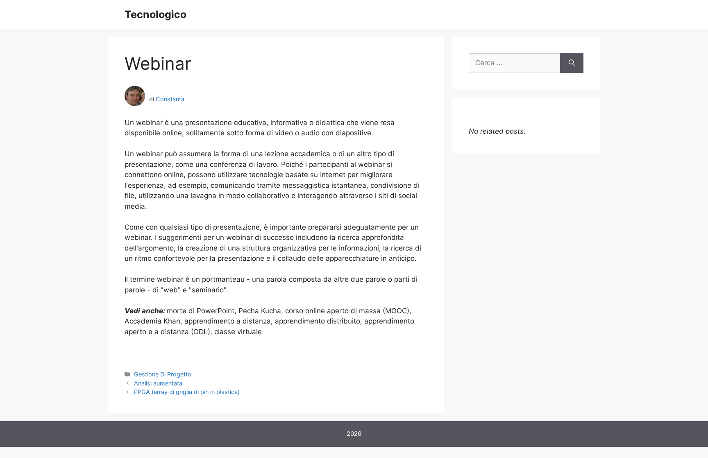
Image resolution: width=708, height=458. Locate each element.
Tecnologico (155, 14)
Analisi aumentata (158, 383)
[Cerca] (571, 63)
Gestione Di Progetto (162, 374)
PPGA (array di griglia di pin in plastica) (187, 391)
